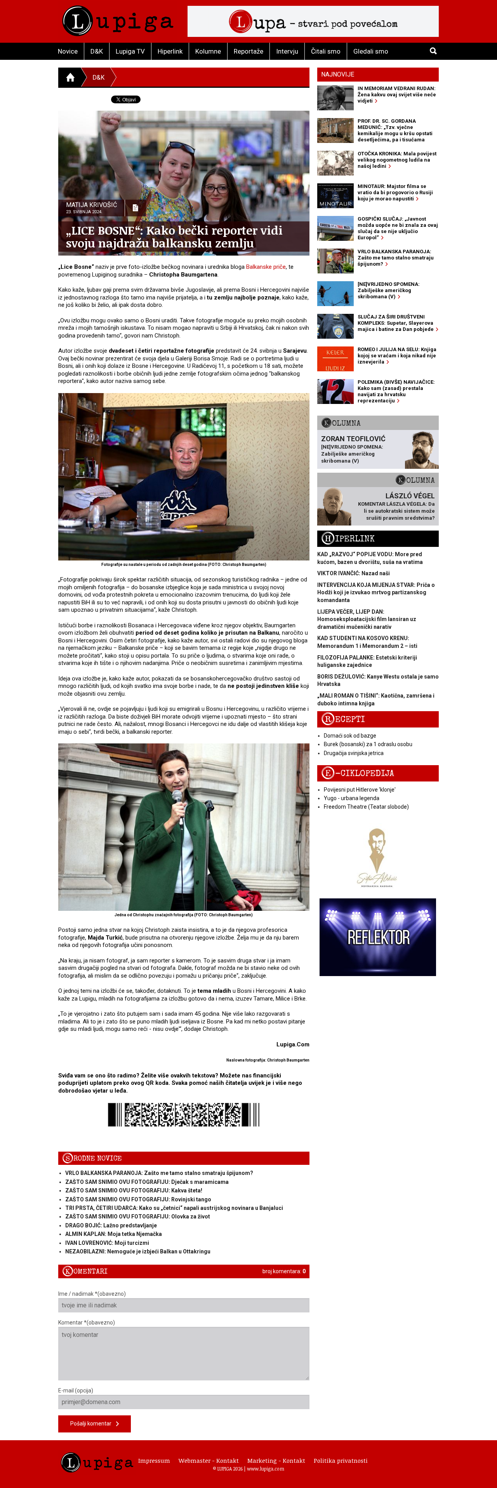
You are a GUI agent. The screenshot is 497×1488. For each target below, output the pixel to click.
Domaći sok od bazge (350, 736)
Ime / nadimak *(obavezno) (92, 1294)
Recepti (343, 719)
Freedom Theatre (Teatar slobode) (366, 807)
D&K (96, 51)
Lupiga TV (130, 51)
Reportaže (248, 51)
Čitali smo (326, 51)
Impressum (154, 1460)
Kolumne (208, 51)
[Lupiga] (117, 19)
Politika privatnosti (341, 1460)
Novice (68, 51)
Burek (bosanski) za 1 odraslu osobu (368, 744)
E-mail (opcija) (75, 1390)
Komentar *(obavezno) (86, 1322)
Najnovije (337, 74)
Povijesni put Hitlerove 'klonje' (360, 790)
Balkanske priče (266, 266)
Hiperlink (170, 51)
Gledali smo (370, 51)
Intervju (287, 51)
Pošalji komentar (93, 1423)
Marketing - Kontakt (276, 1460)
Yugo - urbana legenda (351, 798)
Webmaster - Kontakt (209, 1460)
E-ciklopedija (357, 773)
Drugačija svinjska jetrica (354, 753)
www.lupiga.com (265, 1468)
